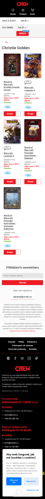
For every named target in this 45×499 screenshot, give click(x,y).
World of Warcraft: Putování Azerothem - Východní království (10, 222)
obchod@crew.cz (22, 296)
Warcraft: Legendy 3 (9, 154)
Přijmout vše (14, 481)
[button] (25, 20)
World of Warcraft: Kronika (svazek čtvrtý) (12, 86)
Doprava (11, 342)
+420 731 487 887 (11, 447)
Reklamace (32, 342)
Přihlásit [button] (23, 14)
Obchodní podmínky (17, 349)
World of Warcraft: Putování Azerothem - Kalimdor (30, 152)
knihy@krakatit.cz (11, 443)
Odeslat (22, 282)
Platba (21, 342)
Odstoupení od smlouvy (22, 345)
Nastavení (31, 481)
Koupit (10, 114)
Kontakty (33, 349)
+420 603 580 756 (11, 419)
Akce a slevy (9, 21)
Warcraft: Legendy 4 (29, 88)
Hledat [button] (13, 14)
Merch (24, 33)
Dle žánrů (7, 27)
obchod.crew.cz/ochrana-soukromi (22, 331)
